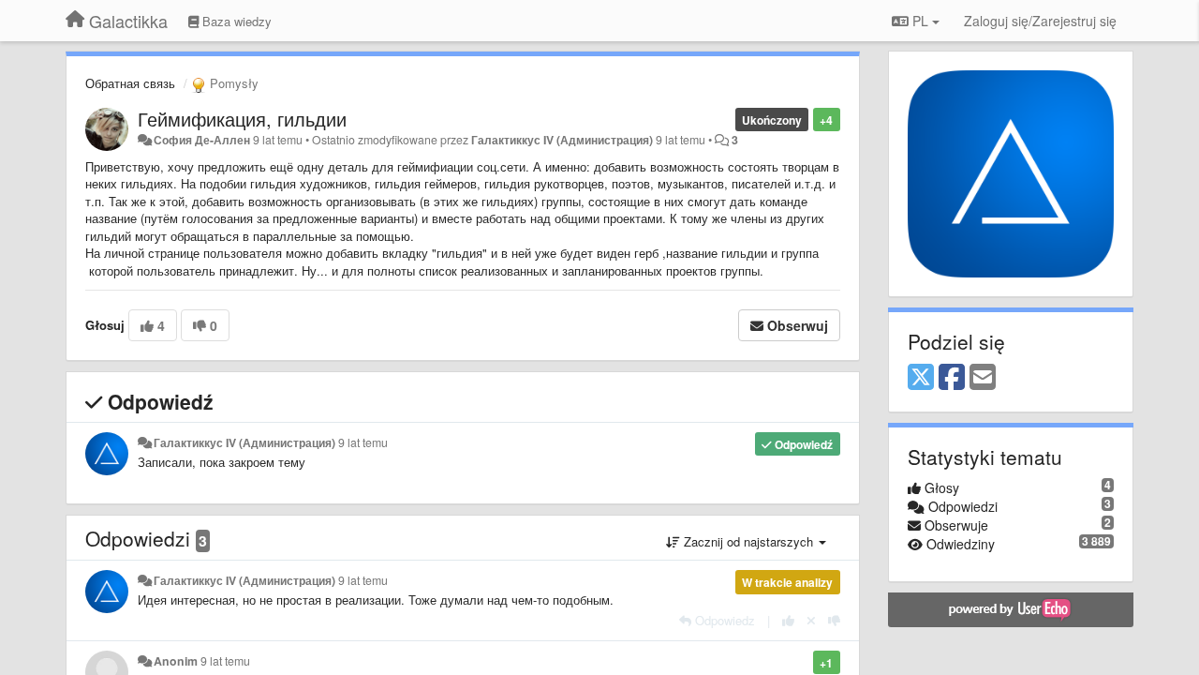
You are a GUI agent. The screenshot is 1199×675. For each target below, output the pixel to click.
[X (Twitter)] (921, 378)
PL (920, 20)
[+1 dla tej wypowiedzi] (788, 620)
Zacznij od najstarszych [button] (748, 541)
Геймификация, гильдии (242, 118)
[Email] (983, 378)
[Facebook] (952, 378)
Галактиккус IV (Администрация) (562, 139)
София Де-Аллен (202, 139)
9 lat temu (363, 442)
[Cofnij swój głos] (811, 620)
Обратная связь (130, 83)
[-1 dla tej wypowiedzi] (834, 620)
